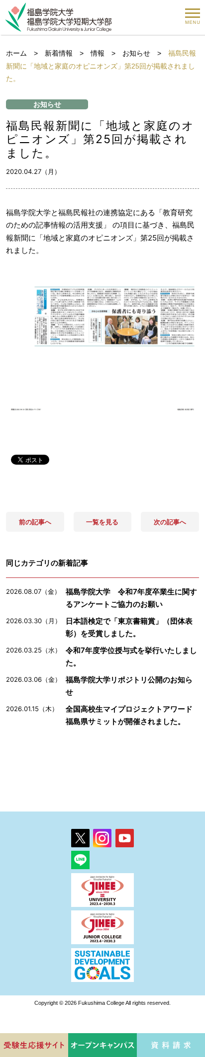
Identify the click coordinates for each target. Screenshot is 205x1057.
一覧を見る (102, 522)
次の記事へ (170, 522)
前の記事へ (35, 522)
